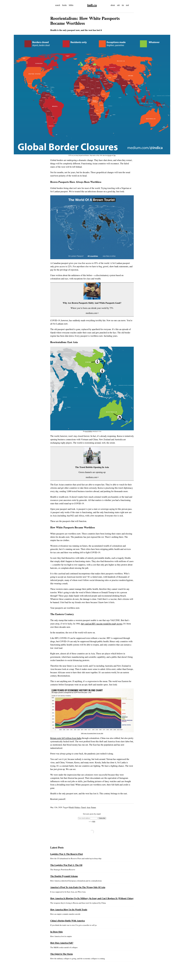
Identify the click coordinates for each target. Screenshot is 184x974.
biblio (71, 5)
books (64, 5)
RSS (93, 821)
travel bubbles (88, 431)
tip (123, 5)
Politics (77, 807)
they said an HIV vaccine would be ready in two (101, 623)
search (57, 5)
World (71, 807)
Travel (83, 807)
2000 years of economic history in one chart (92, 733)
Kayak (109, 155)
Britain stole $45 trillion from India (65, 738)
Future (93, 807)
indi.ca (92, 5)
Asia (88, 807)
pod (127, 5)
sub (118, 5)
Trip (115, 155)
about (113, 5)
